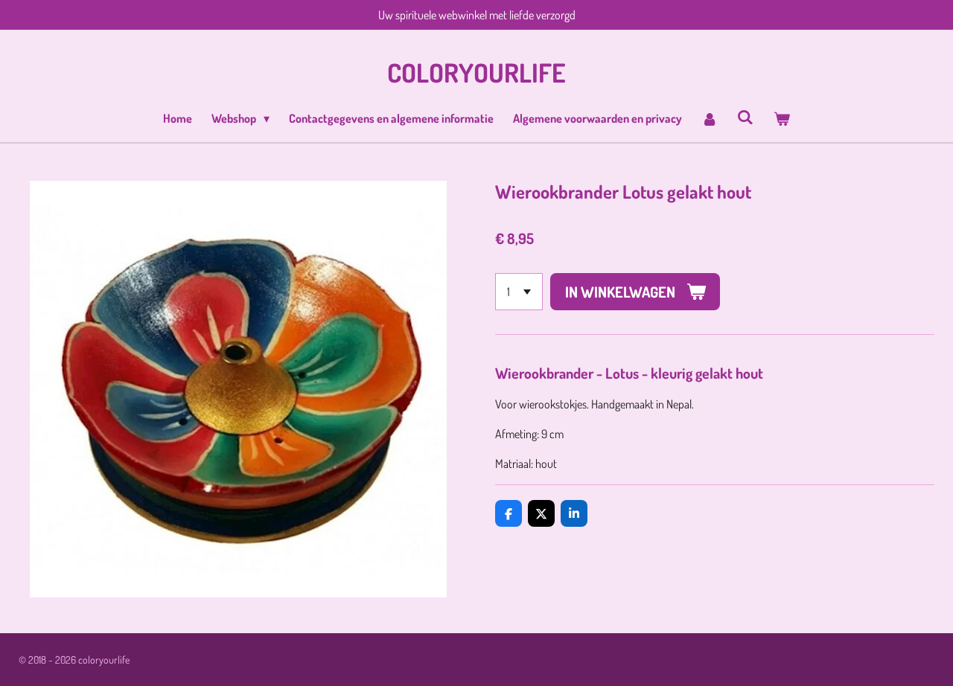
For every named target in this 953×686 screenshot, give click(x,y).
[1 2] (519, 291)
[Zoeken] (745, 117)
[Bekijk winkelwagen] (781, 118)
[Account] (709, 118)
